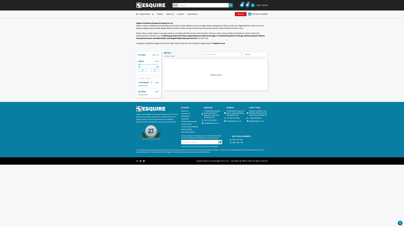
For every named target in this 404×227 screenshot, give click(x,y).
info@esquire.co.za (211, 123)
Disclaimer (185, 116)
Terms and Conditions (189, 127)
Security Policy (186, 129)
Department (145, 14)
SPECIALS (240, 14)
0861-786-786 (237, 143)
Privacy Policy (186, 124)
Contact (180, 14)
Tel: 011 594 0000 (210, 120)
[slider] (139, 64)
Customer (185, 119)
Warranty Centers (188, 132)
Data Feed (191, 14)
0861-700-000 (237, 140)
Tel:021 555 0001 (255, 118)
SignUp (265, 5)
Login (258, 5)
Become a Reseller (260, 14)
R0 (143, 70)
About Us (170, 14)
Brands (160, 14)
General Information (189, 121)
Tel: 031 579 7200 (233, 118)
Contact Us (185, 114)
